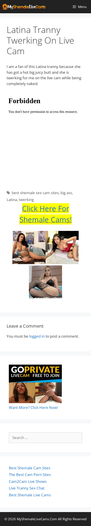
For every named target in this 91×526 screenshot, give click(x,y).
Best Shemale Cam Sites (29, 467)
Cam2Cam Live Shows (28, 481)
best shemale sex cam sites (35, 192)
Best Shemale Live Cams (30, 494)
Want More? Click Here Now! (33, 407)
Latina (12, 199)
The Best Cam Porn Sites (30, 474)
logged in (37, 336)
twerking (26, 199)
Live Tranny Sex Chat (26, 488)
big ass (66, 192)
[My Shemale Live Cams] (25, 6)
